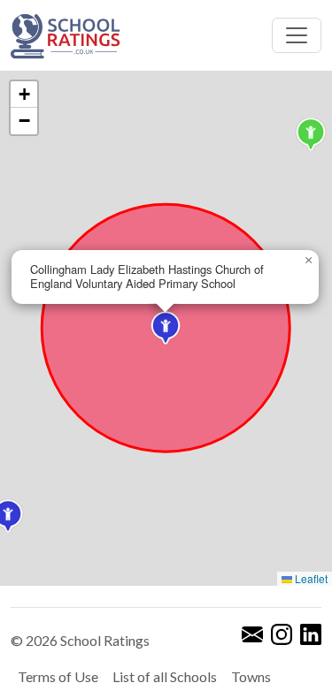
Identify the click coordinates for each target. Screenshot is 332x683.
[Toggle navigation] (296, 35)
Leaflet (310, 578)
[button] (311, 134)
